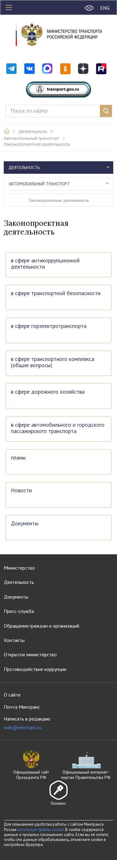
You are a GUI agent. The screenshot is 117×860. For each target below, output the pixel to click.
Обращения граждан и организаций (41, 626)
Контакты (14, 640)
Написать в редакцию (27, 723)
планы (18, 457)
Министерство (19, 568)
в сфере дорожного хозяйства (48, 392)
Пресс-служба (19, 611)
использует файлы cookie (40, 829)
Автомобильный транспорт (31, 138)
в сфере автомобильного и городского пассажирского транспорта (58, 428)
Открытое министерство (30, 654)
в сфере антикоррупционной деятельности (45, 263)
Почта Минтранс (22, 707)
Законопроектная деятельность (37, 144)
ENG (105, 8)
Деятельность (33, 131)
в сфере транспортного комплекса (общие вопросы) (52, 362)
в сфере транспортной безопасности (55, 293)
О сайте (12, 694)
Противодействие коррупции (35, 669)
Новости (21, 490)
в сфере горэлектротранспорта (48, 326)
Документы (24, 523)
